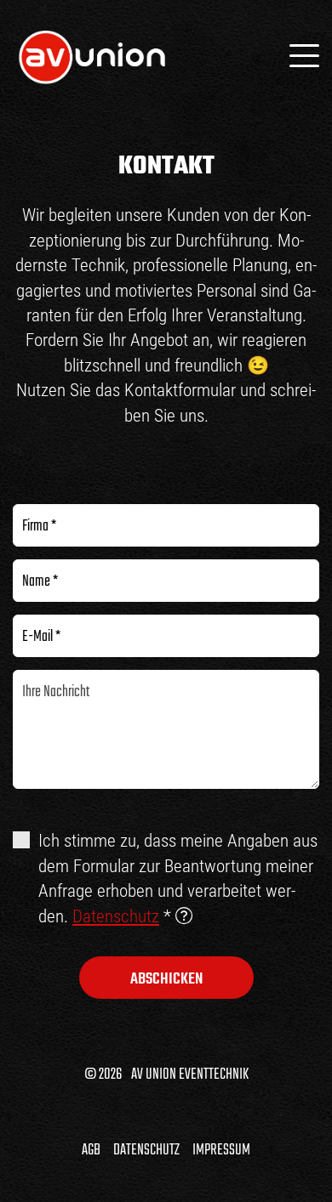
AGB (91, 1150)
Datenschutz (115, 916)
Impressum (221, 1150)
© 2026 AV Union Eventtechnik (166, 1074)
